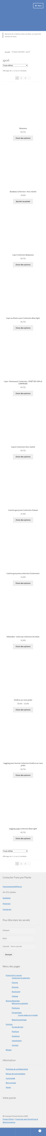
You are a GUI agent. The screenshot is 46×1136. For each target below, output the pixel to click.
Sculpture (16, 1036)
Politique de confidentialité (17, 1069)
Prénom (6, 930)
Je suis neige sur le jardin (28, 1015)
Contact (15, 1045)
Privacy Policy (8, 1119)
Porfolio (9, 1024)
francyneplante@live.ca (12, 886)
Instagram (7, 909)
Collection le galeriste (21, 978)
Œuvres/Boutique (13, 1001)
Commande (10, 1078)
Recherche (23, 1132)
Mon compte (11, 1083)
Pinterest (6, 903)
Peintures (16, 1008)
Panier (8, 1087)
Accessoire (16, 991)
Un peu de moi (17, 1027)
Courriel (6, 946)
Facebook (7, 898)
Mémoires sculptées (20, 1003)
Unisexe (15, 996)
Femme (15, 982)
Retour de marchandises (15, 1074)
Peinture (15, 1031)
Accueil (7, 52)
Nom (5, 938)
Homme (15, 987)
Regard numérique (19, 1020)
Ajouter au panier (23, 201)
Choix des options (23, 138)
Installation (17, 1040)
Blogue (9, 1050)
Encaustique (17, 1012)
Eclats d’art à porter (14, 975)
